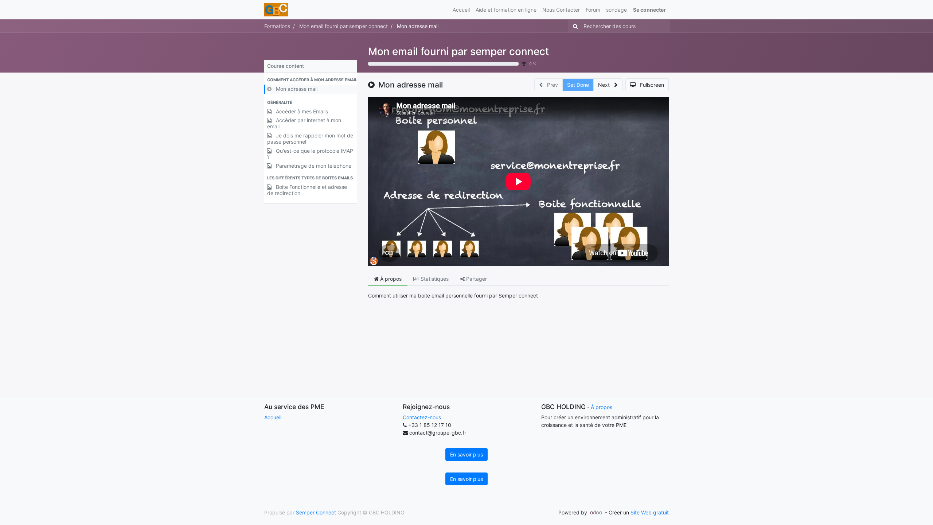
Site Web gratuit (650, 512)
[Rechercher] (573, 26)
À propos (601, 407)
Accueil (272, 417)
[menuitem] (461, 9)
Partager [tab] (476, 279)
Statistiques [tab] (434, 279)
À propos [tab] (390, 279)
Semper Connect (316, 512)
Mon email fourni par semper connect (458, 51)
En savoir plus (466, 454)
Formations (277, 26)
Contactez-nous (422, 417)
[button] (310, 80)
